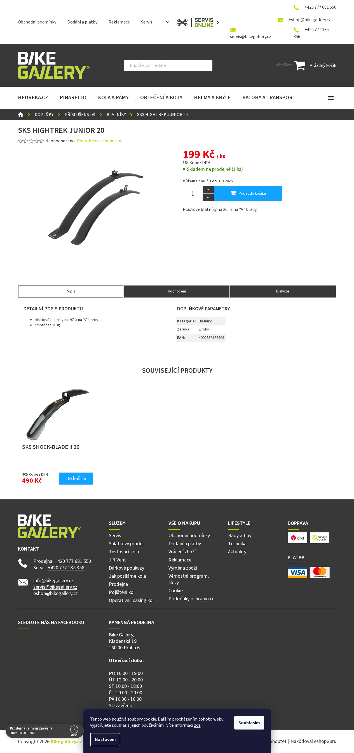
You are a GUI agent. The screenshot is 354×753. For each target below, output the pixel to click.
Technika (237, 543)
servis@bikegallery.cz (55, 587)
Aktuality (237, 552)
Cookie (175, 590)
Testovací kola (124, 552)
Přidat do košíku (252, 193)
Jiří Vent (117, 560)
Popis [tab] (70, 291)
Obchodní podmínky (37, 22)
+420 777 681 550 (73, 561)
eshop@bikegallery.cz (55, 593)
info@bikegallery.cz (53, 580)
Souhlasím (249, 723)
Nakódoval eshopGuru (313, 741)
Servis (146, 22)
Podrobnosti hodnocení (99, 141)
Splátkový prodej (126, 543)
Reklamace (119, 22)
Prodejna (118, 584)
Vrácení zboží (182, 552)
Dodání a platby (82, 22)
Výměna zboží (182, 568)
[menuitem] (33, 98)
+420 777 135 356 (66, 568)
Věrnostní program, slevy (188, 579)
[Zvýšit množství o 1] (208, 189)
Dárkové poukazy (126, 568)
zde (197, 725)
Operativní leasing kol (131, 600)
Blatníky (205, 321)
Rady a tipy (239, 535)
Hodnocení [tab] (177, 291)
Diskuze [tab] (282, 291)
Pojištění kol (122, 592)
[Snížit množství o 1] (208, 197)
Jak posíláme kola (127, 576)
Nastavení (105, 740)
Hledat (221, 65)
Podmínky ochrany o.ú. (192, 599)
